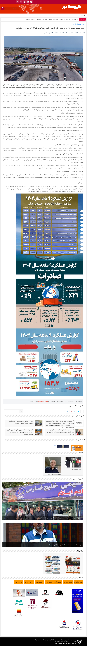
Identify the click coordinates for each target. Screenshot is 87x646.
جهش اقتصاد (67, 582)
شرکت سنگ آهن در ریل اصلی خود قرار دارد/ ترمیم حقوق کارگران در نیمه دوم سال (58, 15)
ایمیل (50, 33)
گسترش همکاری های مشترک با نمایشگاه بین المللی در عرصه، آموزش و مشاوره (20, 422)
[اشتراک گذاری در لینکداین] (67, 412)
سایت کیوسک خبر (43, 401)
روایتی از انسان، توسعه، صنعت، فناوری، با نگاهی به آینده (65, 545)
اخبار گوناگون (75, 19)
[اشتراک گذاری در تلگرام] (74, 412)
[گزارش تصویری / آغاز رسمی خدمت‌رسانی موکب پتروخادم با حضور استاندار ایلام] (42, 501)
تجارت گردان (78, 582)
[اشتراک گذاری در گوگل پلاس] (71, 412)
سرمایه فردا (18, 582)
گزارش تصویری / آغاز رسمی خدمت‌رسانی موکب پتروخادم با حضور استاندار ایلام (61, 518)
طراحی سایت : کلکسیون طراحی (61, 643)
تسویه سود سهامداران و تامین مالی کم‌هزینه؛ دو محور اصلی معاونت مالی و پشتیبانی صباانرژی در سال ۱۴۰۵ (60, 432)
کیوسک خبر (39, 582)
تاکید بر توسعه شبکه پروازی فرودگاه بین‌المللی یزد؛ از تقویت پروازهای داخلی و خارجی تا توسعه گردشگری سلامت (19, 432)
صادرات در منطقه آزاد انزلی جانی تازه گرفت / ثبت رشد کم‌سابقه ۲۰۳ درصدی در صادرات (50, 28)
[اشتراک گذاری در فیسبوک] (81, 412)
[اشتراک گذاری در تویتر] (78, 412)
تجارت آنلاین (29, 582)
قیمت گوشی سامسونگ (53, 582)
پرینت (44, 33)
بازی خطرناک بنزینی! (76, 469)
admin (76, 33)
